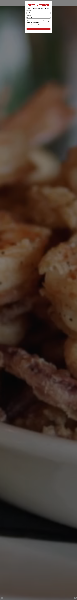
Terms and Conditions (36, 22)
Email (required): (29, 10)
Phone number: (29, 15)
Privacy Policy (29, 22)
